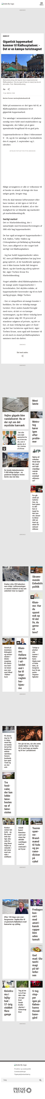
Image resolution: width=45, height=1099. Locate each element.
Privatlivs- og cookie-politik (22, 1069)
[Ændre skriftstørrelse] (4, 89)
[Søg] (40, 1080)
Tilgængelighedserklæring (22, 1074)
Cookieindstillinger (20, 1071)
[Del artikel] (9, 89)
